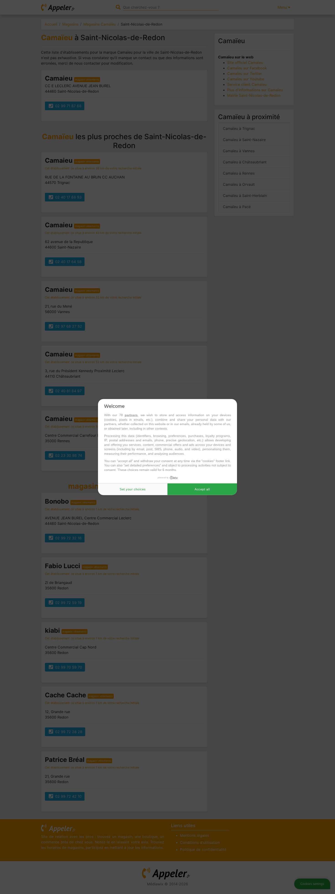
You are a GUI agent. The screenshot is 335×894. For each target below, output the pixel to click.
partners (131, 415)
